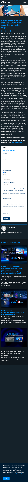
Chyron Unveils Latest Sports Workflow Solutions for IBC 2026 (12, 317)
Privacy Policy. (19, 474)
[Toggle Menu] (25, 2)
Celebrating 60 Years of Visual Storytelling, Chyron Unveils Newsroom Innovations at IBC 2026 (13, 278)
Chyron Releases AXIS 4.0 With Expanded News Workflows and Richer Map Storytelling (13, 353)
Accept (6, 478)
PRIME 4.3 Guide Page (16, 142)
